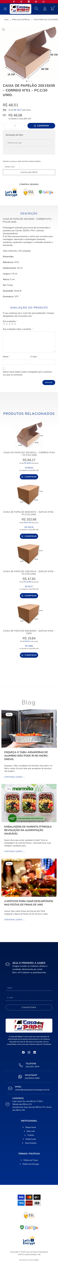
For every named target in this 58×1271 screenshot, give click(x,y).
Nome (6, 356)
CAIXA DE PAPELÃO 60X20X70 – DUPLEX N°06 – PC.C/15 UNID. (29, 513)
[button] (5, 9)
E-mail (34, 356)
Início (6, 19)
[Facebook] (23, 1052)
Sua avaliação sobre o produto (18, 329)
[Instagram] (29, 1052)
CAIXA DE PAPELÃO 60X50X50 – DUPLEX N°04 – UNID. (29, 632)
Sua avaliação (10, 321)
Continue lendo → (14, 777)
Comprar (43, 125)
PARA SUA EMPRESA (21, 19)
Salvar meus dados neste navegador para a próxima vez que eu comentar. (27, 373)
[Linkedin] (34, 1052)
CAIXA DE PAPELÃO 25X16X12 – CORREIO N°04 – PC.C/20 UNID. (29, 453)
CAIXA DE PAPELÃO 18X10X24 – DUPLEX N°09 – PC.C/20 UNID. (29, 572)
